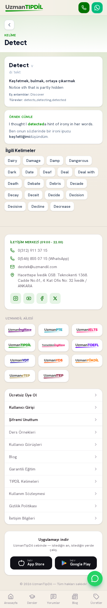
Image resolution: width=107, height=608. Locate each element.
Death (13, 183)
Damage (33, 160)
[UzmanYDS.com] (53, 360)
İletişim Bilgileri (22, 518)
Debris (55, 183)
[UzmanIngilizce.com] (19, 330)
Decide (54, 194)
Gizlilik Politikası (23, 505)
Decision (76, 194)
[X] (55, 298)
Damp (55, 160)
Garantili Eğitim (22, 469)
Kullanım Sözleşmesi (27, 493)
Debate (34, 183)
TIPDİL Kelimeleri (24, 481)
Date (30, 172)
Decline (38, 206)
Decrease (62, 206)
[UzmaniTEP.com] (53, 376)
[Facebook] (41, 298)
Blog (13, 456)
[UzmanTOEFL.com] (87, 345)
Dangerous (78, 160)
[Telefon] (83, 7)
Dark (12, 172)
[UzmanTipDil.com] (19, 345)
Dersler (32, 603)
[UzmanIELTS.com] (87, 330)
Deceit (33, 194)
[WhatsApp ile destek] (95, 578)
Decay (13, 194)
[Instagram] (15, 298)
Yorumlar (53, 603)
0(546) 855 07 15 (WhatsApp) (43, 258)
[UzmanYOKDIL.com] (87, 360)
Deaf (47, 172)
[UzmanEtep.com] (19, 376)
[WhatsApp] (97, 7)
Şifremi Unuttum (23, 419)
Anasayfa (11, 603)
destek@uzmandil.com (37, 266)
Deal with (86, 172)
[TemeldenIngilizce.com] (53, 345)
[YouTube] (28, 298)
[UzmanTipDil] (24, 7)
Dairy (12, 160)
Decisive (15, 206)
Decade (76, 183)
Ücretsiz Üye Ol (23, 395)
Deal (65, 172)
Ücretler (96, 603)
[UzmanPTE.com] (53, 330)
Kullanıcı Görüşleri (25, 444)
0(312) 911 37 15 (32, 250)
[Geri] (9, 25)
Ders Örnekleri (22, 432)
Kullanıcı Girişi (21, 407)
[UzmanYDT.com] (19, 360)
